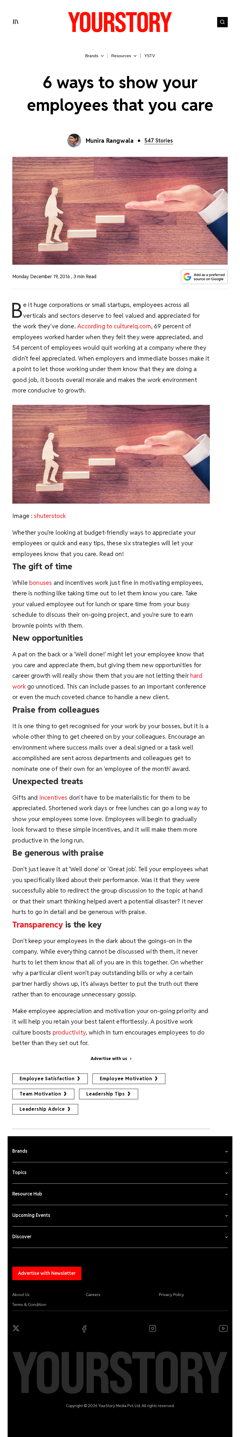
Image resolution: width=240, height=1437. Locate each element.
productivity (69, 1032)
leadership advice (42, 1109)
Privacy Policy (171, 1294)
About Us (21, 1294)
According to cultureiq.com (114, 326)
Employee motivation (126, 1079)
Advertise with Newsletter (47, 1273)
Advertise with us (109, 1058)
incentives (54, 797)
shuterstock (50, 516)
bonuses (40, 583)
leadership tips (105, 1094)
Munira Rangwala (110, 141)
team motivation (40, 1094)
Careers (93, 1294)
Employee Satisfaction (47, 1079)
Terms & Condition (29, 1304)
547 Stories (158, 140)
